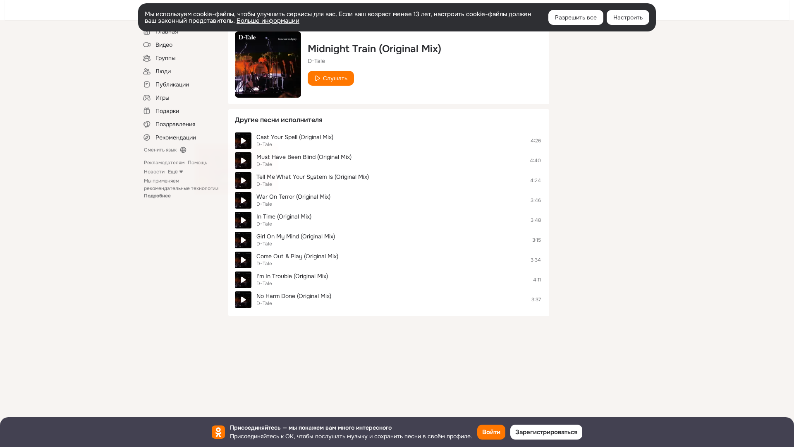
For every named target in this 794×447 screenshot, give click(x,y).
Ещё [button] (173, 171)
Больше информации (268, 21)
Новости (154, 171)
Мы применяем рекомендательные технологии (181, 188)
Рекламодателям (164, 162)
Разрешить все (576, 17)
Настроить (628, 17)
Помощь (197, 162)
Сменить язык (160, 150)
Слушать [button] (335, 78)
